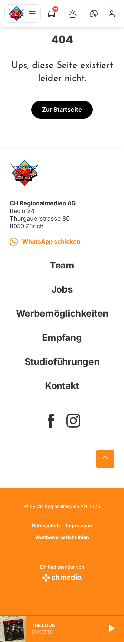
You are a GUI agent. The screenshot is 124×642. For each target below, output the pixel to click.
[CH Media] (62, 576)
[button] (94, 13)
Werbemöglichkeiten (62, 313)
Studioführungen (62, 361)
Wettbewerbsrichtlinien (62, 537)
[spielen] (111, 628)
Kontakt (62, 385)
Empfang (62, 337)
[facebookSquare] (51, 420)
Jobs (62, 289)
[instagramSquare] (73, 420)
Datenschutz (46, 525)
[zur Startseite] (16, 13)
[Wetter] (73, 13)
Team (62, 265)
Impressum (79, 525)
